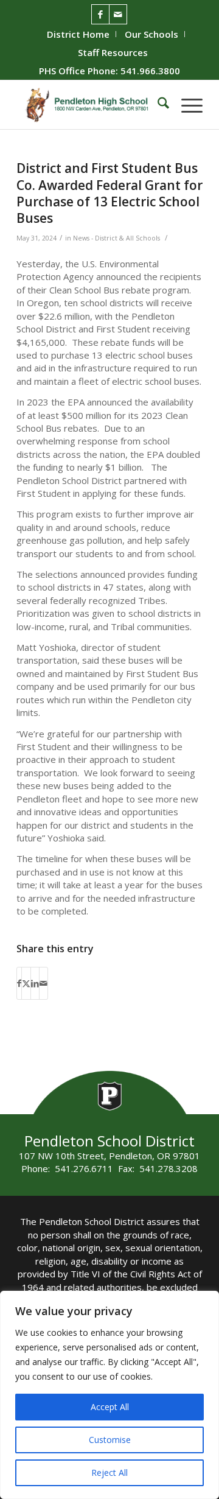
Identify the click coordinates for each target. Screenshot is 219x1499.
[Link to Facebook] (100, 14)
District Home (78, 34)
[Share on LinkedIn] (35, 983)
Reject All (109, 1472)
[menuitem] (78, 34)
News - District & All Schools (116, 238)
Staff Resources (113, 52)
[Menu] (186, 104)
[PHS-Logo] (90, 104)
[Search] (157, 104)
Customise (110, 1439)
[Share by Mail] (43, 983)
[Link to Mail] (118, 14)
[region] (109, 1395)
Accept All (110, 1407)
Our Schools (151, 34)
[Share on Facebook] (19, 983)
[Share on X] (26, 983)
